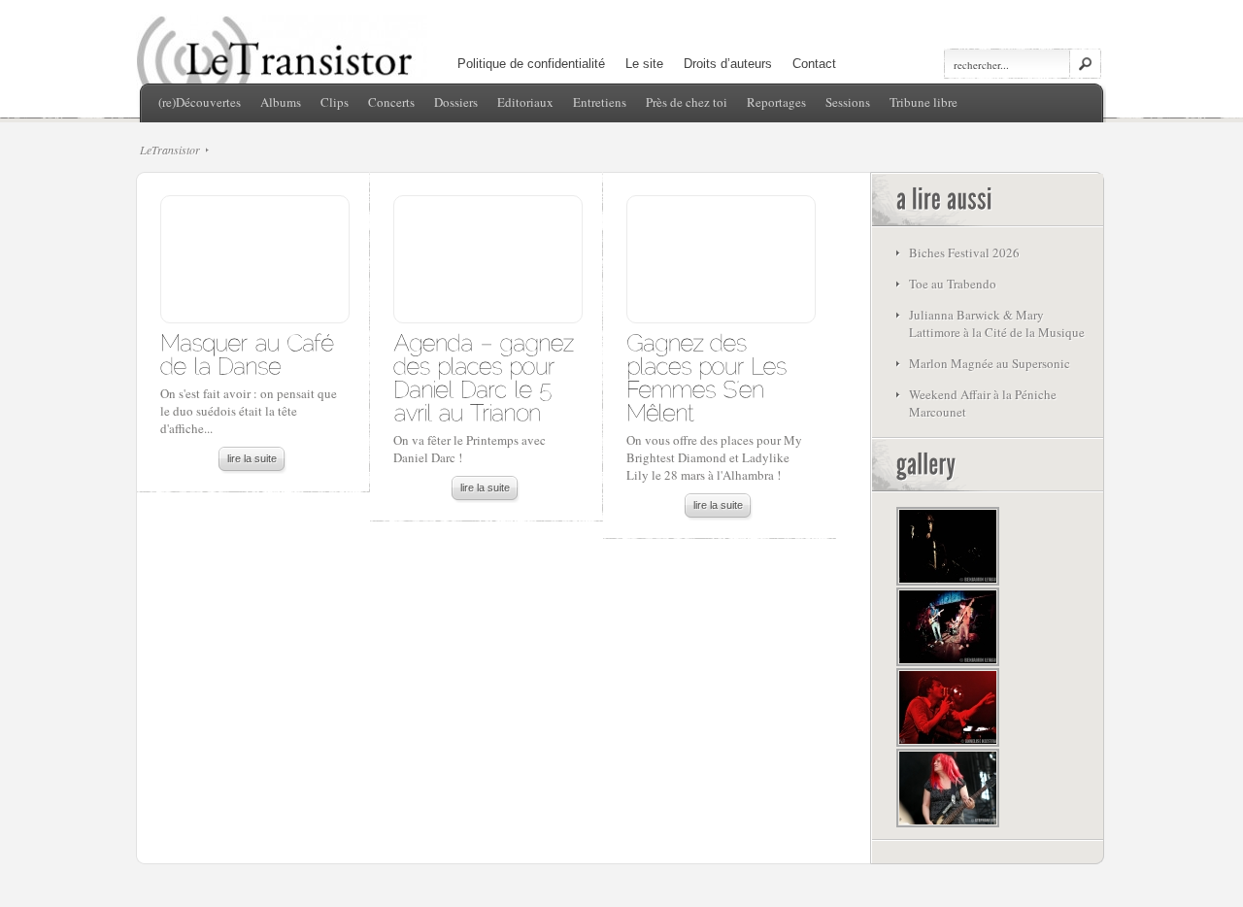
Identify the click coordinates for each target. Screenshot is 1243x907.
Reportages (776, 102)
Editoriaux (525, 102)
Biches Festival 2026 (964, 252)
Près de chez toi (686, 102)
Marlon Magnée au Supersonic (989, 363)
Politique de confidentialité (531, 63)
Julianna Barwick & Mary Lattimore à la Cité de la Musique (997, 323)
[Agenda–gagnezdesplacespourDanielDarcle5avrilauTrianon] (487, 376)
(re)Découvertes (199, 102)
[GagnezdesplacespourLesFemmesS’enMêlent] (709, 376)
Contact (814, 63)
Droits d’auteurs (728, 63)
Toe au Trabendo (952, 283)
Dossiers (456, 102)
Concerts (391, 102)
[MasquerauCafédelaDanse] (249, 353)
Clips (334, 102)
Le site (644, 63)
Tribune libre (923, 102)
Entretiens (599, 102)
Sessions (847, 102)
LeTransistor (170, 149)
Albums (280, 102)
